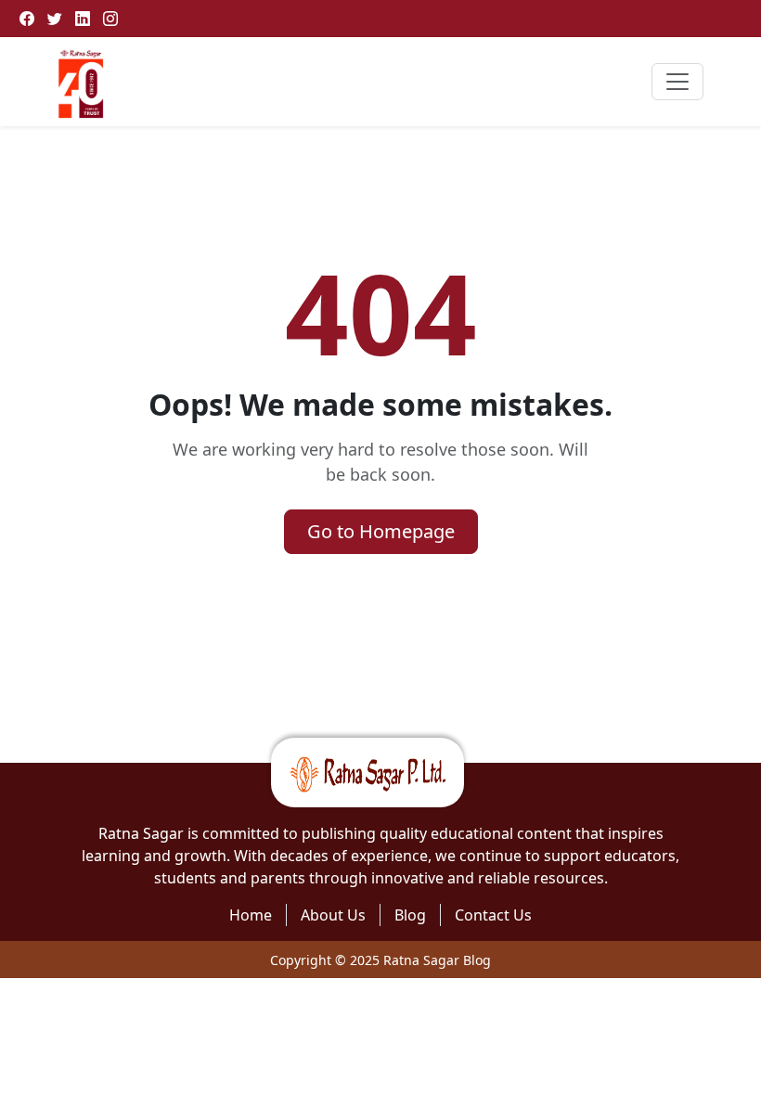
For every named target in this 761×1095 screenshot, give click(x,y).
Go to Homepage (381, 531)
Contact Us (493, 915)
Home (250, 915)
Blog (410, 915)
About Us (333, 915)
